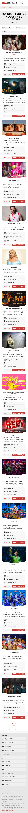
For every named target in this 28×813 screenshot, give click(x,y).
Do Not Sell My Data (7, 810)
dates (3, 7)
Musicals (10, 7)
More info (7, 74)
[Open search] (21, 2)
